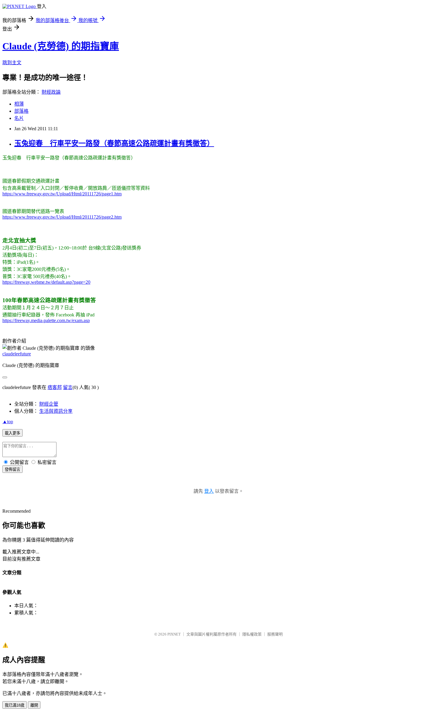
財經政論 (51, 92)
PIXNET (174, 634)
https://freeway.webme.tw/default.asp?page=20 (46, 282)
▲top (7, 421)
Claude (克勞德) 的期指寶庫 (60, 46)
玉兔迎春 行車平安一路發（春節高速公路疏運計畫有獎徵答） (114, 143)
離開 (34, 705)
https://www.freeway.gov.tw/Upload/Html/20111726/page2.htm (62, 216)
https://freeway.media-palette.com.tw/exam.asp (46, 320)
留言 (68, 387)
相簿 (19, 103)
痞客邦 (55, 387)
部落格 (21, 111)
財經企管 (48, 404)
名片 (19, 118)
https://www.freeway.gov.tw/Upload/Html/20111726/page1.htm (62, 193)
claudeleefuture (16, 353)
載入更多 (12, 433)
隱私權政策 (252, 634)
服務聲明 (275, 634)
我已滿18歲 (14, 705)
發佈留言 (12, 469)
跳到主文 (11, 62)
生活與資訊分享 (56, 411)
